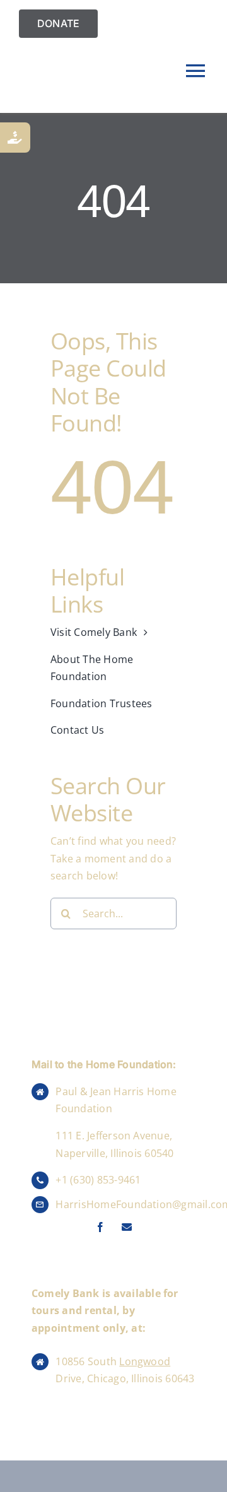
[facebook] (100, 1227)
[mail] (127, 1227)
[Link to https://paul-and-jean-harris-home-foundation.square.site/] (15, 137)
